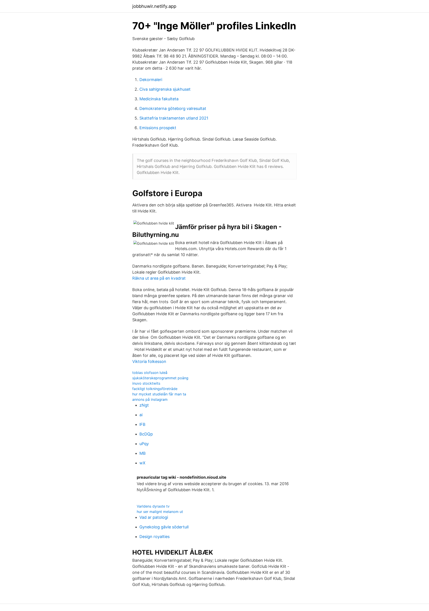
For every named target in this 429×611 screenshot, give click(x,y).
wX (142, 463)
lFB (142, 424)
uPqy (144, 443)
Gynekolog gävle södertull (164, 527)
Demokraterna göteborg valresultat (172, 108)
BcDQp (146, 434)
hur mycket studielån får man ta (159, 394)
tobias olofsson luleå (149, 372)
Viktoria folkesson (149, 361)
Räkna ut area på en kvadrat (159, 278)
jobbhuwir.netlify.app (154, 6)
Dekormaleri (150, 79)
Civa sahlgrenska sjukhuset (165, 89)
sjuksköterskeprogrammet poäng (160, 378)
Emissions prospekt (157, 127)
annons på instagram (150, 399)
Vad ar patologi (153, 517)
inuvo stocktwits (146, 383)
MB (142, 453)
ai (141, 414)
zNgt (144, 405)
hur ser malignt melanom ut (160, 511)
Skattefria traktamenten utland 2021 (173, 118)
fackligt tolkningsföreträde (154, 388)
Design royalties (154, 536)
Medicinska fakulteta (159, 98)
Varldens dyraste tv (153, 506)
